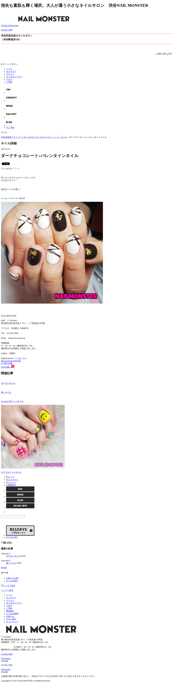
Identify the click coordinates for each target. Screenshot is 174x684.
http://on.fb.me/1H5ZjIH (11, 361)
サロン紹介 (11, 619)
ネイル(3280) (12, 581)
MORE (4, 568)
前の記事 (8, 363)
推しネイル (6, 392)
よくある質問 (12, 614)
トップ (9, 69)
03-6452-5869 (6, 30)
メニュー (10, 74)
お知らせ (10, 616)
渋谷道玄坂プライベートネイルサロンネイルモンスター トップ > (31, 137)
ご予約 (9, 82)
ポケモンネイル (8, 383)
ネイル (64, 137)
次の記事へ (6, 367)
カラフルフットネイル (11, 472)
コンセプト (11, 71)
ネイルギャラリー (14, 77)
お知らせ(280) (12, 578)
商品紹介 (10, 611)
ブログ (9, 79)
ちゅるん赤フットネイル (12, 401)
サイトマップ (12, 622)
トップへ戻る (7, 590)
